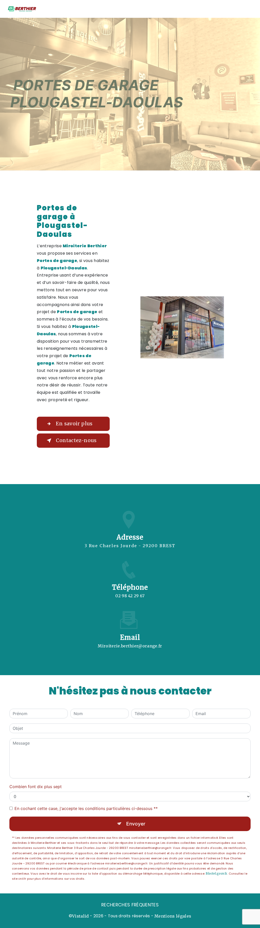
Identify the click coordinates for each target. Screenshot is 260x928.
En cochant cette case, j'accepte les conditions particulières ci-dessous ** (86, 808)
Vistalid (80, 916)
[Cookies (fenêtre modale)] (1, 925)
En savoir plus (74, 423)
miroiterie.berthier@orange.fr (130, 645)
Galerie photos (221, 9)
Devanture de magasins (183, 9)
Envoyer (135, 824)
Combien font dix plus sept (35, 786)
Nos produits (147, 9)
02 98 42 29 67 (130, 595)
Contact (246, 9)
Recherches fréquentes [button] (130, 905)
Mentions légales (172, 916)
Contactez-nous (76, 440)
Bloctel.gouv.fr (216, 873)
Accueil (124, 9)
